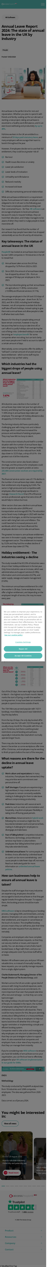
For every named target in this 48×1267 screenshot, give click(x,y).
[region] (23, 633)
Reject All (23, 649)
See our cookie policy (13, 635)
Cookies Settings (23, 642)
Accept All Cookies (23, 656)
